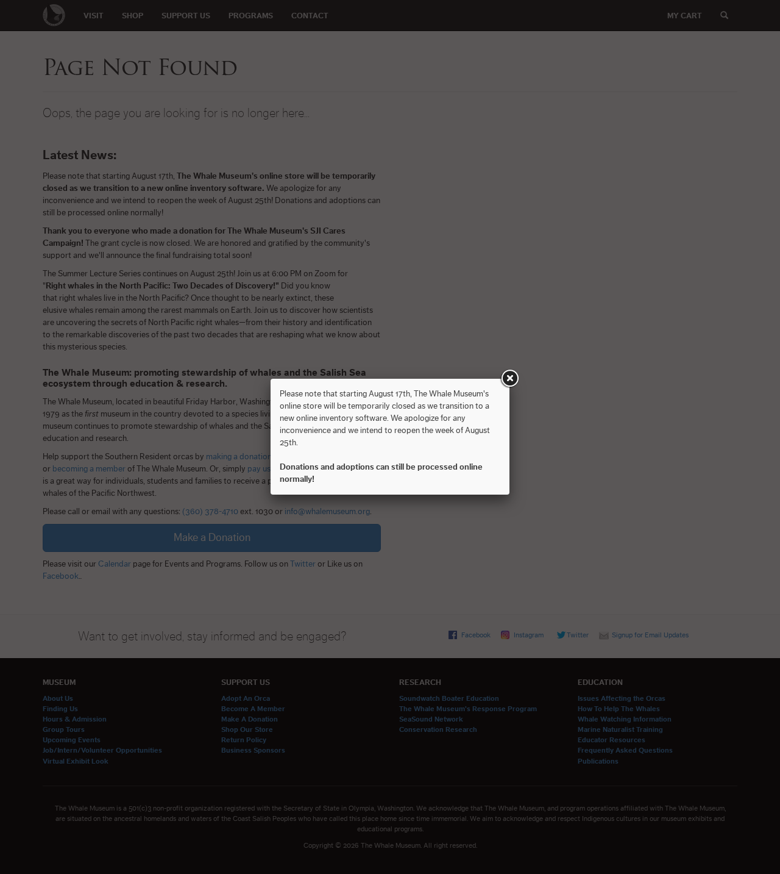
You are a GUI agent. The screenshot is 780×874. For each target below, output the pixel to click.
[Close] (509, 379)
